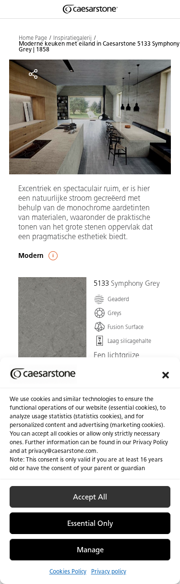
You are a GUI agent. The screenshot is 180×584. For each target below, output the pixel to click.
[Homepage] (90, 9)
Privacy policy (108, 571)
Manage (90, 550)
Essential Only (90, 523)
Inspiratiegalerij (72, 38)
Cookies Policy (67, 571)
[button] (165, 374)
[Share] (33, 74)
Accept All (90, 497)
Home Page (33, 38)
